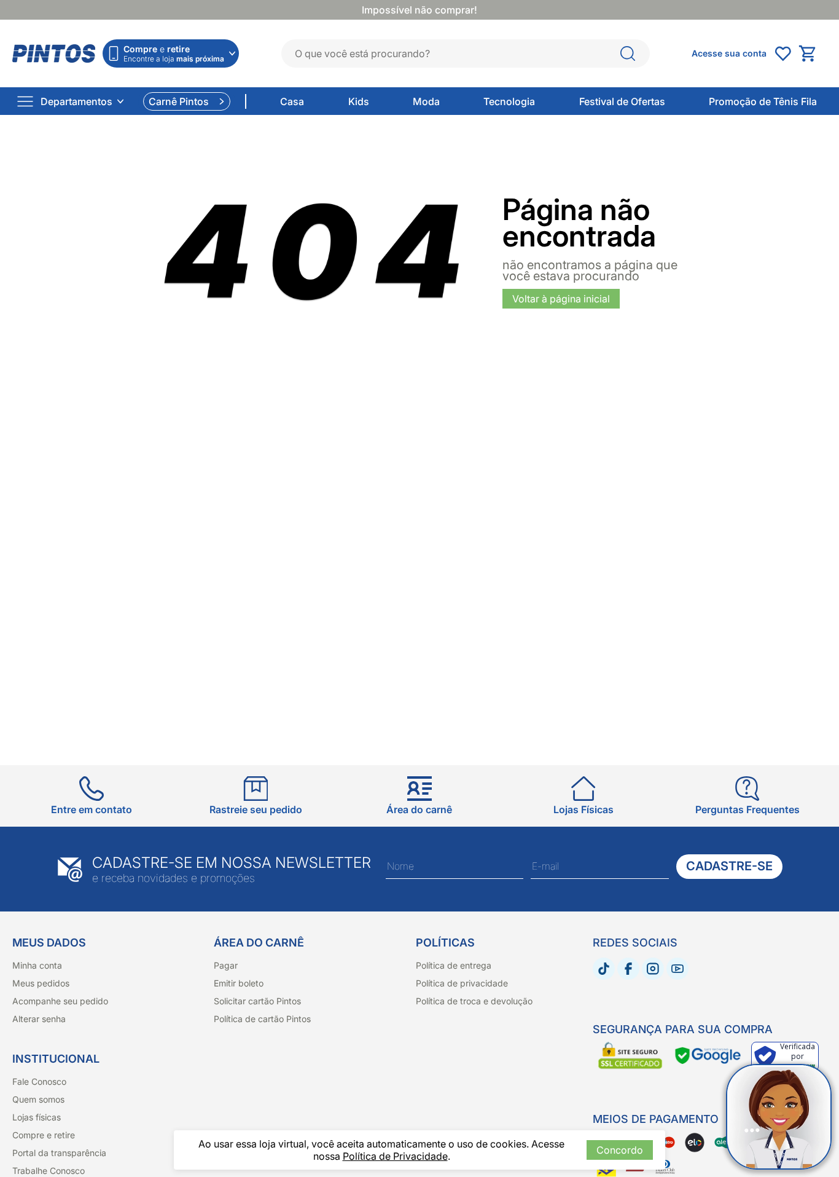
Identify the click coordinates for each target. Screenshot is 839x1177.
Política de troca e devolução (474, 1001)
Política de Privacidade (395, 1156)
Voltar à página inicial (561, 299)
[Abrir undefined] (782, 53)
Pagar (226, 965)
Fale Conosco (39, 1081)
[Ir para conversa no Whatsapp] (779, 1117)
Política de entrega (453, 965)
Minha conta (37, 965)
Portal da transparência (59, 1152)
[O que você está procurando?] (628, 53)
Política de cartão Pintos (262, 1019)
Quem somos (38, 1099)
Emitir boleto (238, 983)
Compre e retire (43, 1135)
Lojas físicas (36, 1117)
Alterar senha (39, 1019)
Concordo (619, 1150)
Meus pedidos (40, 983)
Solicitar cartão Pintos (257, 1001)
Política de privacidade (462, 983)
